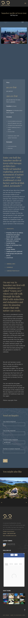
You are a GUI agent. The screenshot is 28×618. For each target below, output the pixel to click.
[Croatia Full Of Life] (4, 544)
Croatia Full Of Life (11, 544)
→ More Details (8, 496)
